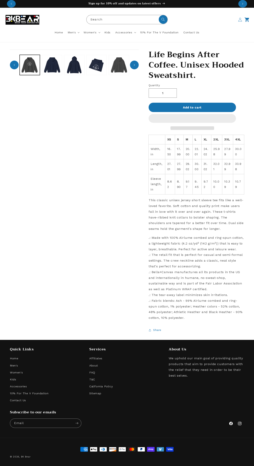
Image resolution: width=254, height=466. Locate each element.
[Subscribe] (76, 423)
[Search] (163, 19)
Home (14, 358)
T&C (92, 379)
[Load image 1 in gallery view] (30, 65)
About (93, 365)
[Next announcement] (242, 4)
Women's (16, 372)
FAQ (92, 372)
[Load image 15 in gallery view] (74, 65)
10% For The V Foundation (29, 393)
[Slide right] (134, 65)
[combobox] (127, 19)
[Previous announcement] (11, 4)
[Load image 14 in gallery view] (52, 65)
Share (157, 330)
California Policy (101, 386)
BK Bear (26, 456)
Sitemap (95, 393)
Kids (13, 379)
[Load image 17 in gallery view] (119, 65)
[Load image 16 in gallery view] (97, 65)
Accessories (18, 386)
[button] (192, 118)
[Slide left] (14, 65)
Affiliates (95, 358)
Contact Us (18, 400)
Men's (14, 365)
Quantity (154, 85)
